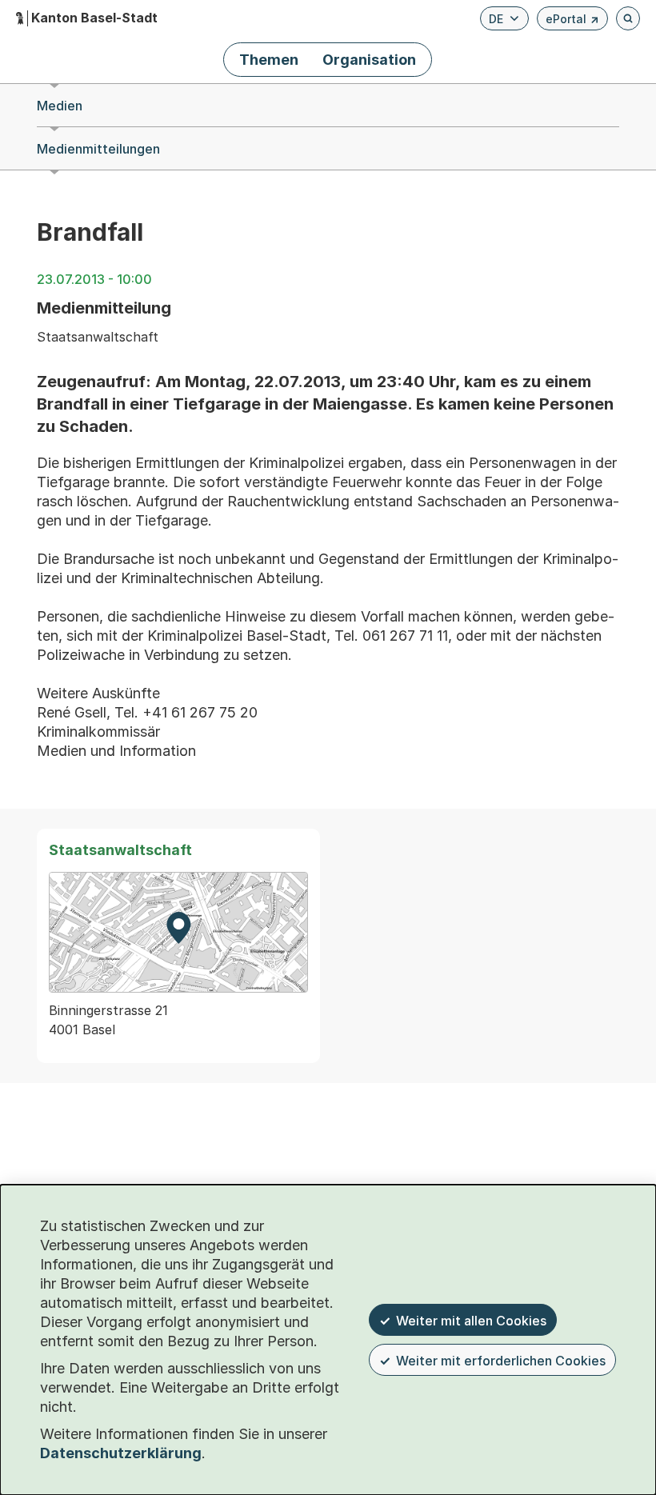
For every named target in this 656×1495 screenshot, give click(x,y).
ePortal (572, 21)
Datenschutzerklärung (121, 1453)
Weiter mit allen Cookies (471, 1321)
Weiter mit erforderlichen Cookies (501, 1361)
